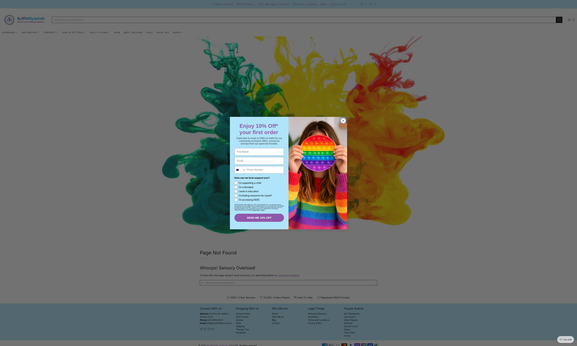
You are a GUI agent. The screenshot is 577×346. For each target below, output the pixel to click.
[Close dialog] (343, 120)
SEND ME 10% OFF (259, 217)
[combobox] (240, 169)
